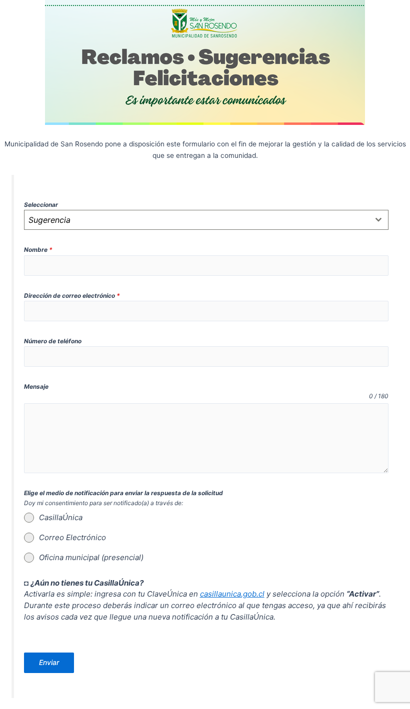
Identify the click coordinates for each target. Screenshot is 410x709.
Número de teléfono (53, 341)
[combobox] (206, 220)
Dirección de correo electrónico (72, 295)
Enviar (49, 662)
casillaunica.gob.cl (232, 594)
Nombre (38, 249)
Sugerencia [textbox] (49, 220)
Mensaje (36, 386)
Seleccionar (41, 204)
